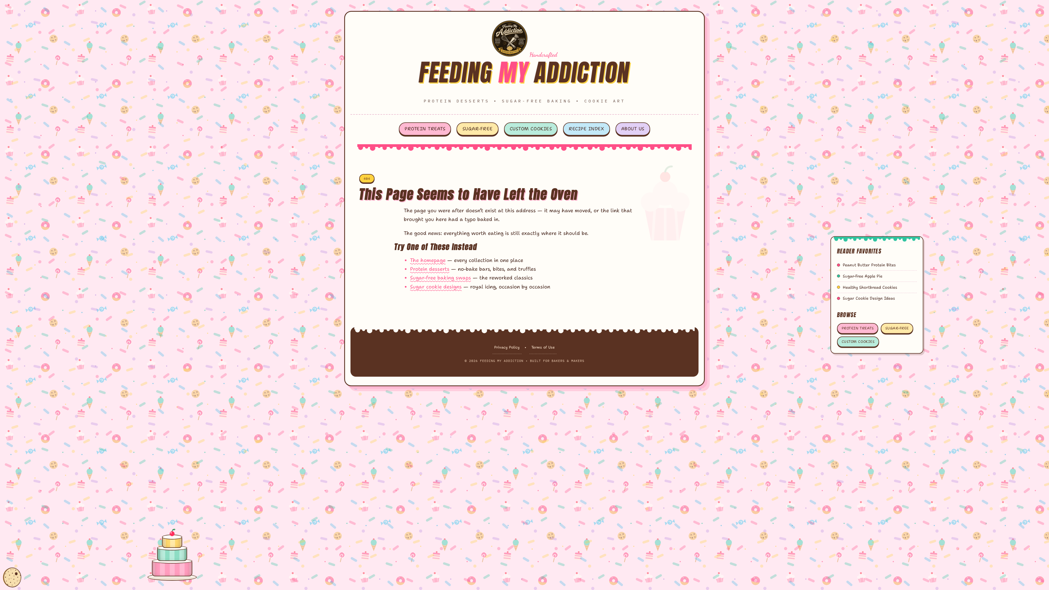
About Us (632, 129)
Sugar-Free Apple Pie (862, 276)
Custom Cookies (531, 129)
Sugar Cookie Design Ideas (869, 298)
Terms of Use (543, 347)
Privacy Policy (507, 347)
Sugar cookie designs (436, 286)
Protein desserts (429, 269)
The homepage (428, 260)
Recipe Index (586, 129)
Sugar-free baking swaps (440, 277)
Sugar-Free (477, 129)
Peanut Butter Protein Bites (869, 265)
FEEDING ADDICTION (525, 72)
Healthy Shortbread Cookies (870, 287)
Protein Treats (425, 129)
